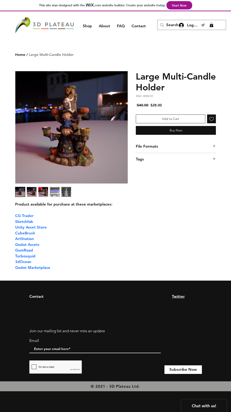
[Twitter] (203, 25)
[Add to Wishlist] (211, 118)
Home (20, 55)
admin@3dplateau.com (49, 303)
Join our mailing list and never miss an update (67, 331)
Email (34, 341)
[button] (211, 25)
